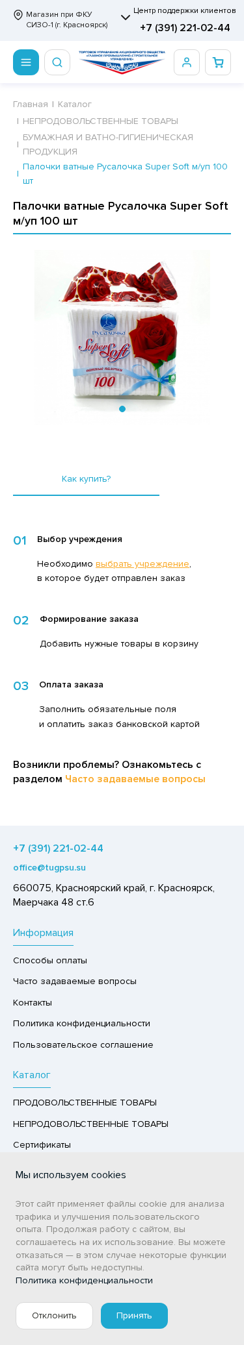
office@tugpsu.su (49, 867)
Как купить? (86, 478)
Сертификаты (42, 1144)
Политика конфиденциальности (81, 1023)
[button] (122, 409)
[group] (122, 337)
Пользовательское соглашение (83, 1044)
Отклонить (54, 1315)
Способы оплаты (50, 960)
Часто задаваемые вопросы (135, 778)
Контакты (32, 1002)
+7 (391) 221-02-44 (185, 27)
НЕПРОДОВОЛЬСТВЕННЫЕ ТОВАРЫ (91, 1123)
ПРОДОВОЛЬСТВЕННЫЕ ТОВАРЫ (85, 1102)
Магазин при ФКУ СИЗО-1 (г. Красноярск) (66, 20)
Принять (134, 1315)
